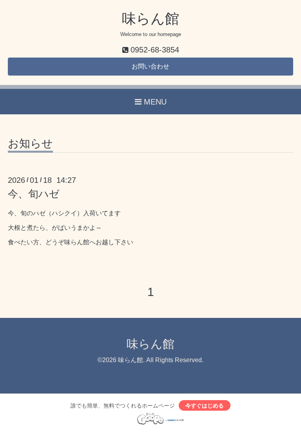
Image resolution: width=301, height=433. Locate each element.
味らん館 (150, 19)
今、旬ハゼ (34, 194)
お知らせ (30, 144)
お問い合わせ (150, 66)
